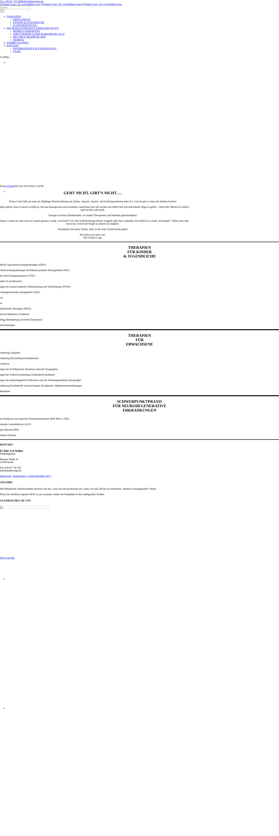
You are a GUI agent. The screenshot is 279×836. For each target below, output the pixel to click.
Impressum (5, 476)
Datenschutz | (20, 476)
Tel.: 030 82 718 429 (10, 1)
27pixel (10, 186)
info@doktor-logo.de (32, 1)
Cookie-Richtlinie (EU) (39, 476)
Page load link (7, 558)
